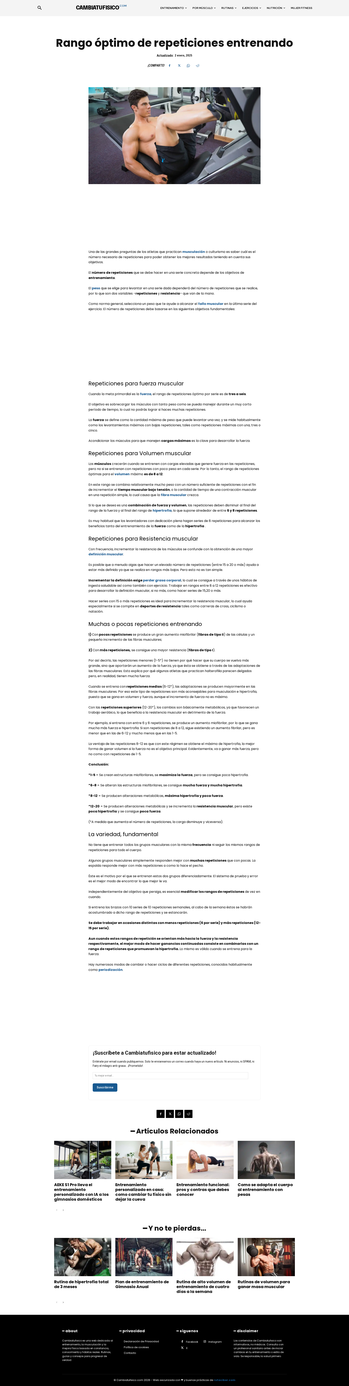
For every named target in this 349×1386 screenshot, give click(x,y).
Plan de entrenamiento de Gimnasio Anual (142, 1284)
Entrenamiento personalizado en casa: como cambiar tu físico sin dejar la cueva (143, 1192)
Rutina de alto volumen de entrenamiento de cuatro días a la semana (204, 1286)
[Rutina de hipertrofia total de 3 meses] (82, 1257)
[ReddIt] (197, 66)
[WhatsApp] (188, 66)
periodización (111, 969)
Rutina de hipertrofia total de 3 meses (81, 1284)
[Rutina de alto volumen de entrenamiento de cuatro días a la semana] (205, 1257)
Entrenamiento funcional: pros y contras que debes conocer (203, 1189)
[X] (179, 66)
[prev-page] (56, 1210)
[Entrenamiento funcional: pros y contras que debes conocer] (205, 1160)
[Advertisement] (174, 219)
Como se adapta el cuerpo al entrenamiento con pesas (265, 1189)
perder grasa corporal (161, 580)
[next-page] (63, 1210)
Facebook (192, 1342)
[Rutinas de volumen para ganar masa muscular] (266, 1257)
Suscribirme (105, 1087)
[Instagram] (204, 1341)
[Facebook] (170, 66)
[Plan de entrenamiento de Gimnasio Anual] (143, 1257)
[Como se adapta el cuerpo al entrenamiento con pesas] (266, 1160)
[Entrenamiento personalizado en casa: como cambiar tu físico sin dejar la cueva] (143, 1160)
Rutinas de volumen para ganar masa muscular (264, 1284)
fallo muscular (210, 303)
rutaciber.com (224, 1380)
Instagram (215, 1342)
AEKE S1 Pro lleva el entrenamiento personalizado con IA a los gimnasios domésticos (81, 1192)
